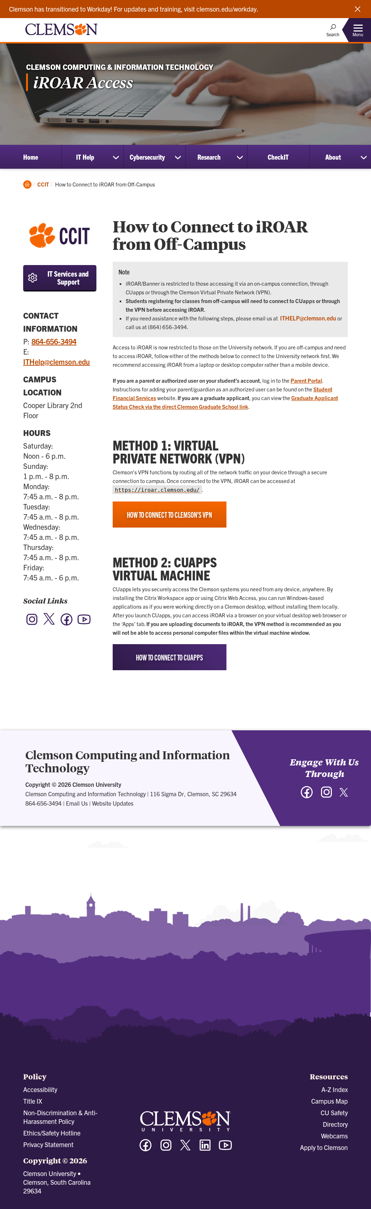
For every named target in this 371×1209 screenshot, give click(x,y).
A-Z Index (334, 1089)
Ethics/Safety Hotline (51, 1133)
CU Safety (334, 1112)
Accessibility (40, 1089)
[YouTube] (84, 623)
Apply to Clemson (324, 1147)
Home (30, 156)
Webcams (334, 1136)
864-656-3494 (54, 341)
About (333, 156)
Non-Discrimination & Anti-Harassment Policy (60, 1116)
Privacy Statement (48, 1144)
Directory (335, 1124)
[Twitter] (49, 623)
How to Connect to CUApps (169, 657)
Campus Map (329, 1101)
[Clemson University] (61, 36)
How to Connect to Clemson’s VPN (169, 514)
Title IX (32, 1101)
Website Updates (112, 803)
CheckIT (278, 156)
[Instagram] (32, 623)
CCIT (43, 184)
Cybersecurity (147, 156)
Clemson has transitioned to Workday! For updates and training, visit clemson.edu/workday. (133, 9)
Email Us (77, 803)
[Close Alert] (357, 9)
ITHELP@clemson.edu (308, 318)
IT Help (85, 156)
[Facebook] (67, 623)
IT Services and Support (68, 277)
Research (209, 156)
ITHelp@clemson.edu (56, 361)
